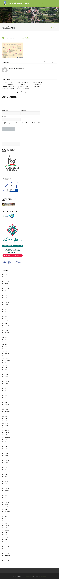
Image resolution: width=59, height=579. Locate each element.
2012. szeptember (6, 511)
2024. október (5, 304)
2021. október (5, 383)
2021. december (5, 379)
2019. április (4, 448)
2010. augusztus (5, 530)
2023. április (4, 344)
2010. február (5, 537)
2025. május (4, 293)
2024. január (5, 323)
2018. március (5, 479)
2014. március (5, 497)
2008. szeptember (6, 555)
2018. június (4, 472)
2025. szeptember (6, 288)
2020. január (5, 427)
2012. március (5, 518)
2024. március (5, 318)
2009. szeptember (6, 546)
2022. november (5, 355)
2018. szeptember (6, 465)
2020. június (4, 416)
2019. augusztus (5, 439)
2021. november (5, 381)
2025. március (5, 297)
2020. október (5, 409)
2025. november (5, 283)
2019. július (4, 441)
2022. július (4, 362)
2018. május (4, 474)
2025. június (4, 290)
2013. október (5, 504)
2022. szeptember (6, 360)
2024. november (5, 302)
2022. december (5, 353)
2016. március (5, 483)
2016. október (5, 481)
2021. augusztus (5, 386)
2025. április (4, 295)
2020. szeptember (6, 411)
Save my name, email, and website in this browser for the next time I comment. (26, 123)
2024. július (4, 309)
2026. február (5, 276)
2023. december (5, 325)
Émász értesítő (37, 86)
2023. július (4, 337)
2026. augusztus (5, 274)
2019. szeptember (6, 437)
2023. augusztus (5, 335)
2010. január (5, 539)
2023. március (5, 346)
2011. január (5, 523)
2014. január (5, 500)
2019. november (5, 432)
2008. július (4, 558)
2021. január (5, 402)
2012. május (4, 514)
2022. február (5, 374)
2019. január (5, 455)
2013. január (5, 509)
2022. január (5, 376)
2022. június (4, 365)
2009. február (5, 551)
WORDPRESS (43, 576)
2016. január (5, 486)
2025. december (5, 281)
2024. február (5, 321)
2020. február (5, 425)
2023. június (4, 339)
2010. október (5, 527)
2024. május (4, 314)
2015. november (5, 490)
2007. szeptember (6, 560)
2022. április (4, 369)
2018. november (5, 460)
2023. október (5, 330)
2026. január (5, 279)
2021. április (4, 395)
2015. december (5, 488)
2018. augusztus (5, 467)
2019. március (5, 451)
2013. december (5, 502)
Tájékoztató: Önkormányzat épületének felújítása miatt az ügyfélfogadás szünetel (8, 86)
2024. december (5, 300)
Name (5, 110)
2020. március (5, 423)
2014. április (4, 495)
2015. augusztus (5, 493)
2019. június (4, 444)
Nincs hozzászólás (24, 38)
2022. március (5, 372)
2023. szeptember (6, 332)
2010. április (4, 534)
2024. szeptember (6, 307)
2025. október (5, 286)
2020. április (4, 420)
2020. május (4, 418)
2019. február (5, 453)
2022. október (5, 358)
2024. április (4, 316)
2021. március (5, 397)
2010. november (5, 525)
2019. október (5, 434)
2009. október (5, 544)
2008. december (5, 553)
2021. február (5, 400)
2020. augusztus (5, 414)
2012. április (4, 516)
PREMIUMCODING (28, 576)
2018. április (4, 476)
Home (46, 27)
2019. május (4, 446)
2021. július (4, 388)
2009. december (5, 541)
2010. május (4, 532)
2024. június (4, 311)
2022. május (4, 367)
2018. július (4, 469)
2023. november (5, 328)
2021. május (4, 393)
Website (4, 116)
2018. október (5, 462)
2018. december (5, 458)
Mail (24, 110)
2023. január (5, 351)
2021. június (4, 390)
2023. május (4, 342)
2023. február (5, 348)
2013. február (5, 507)
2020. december (5, 404)
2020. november (5, 407)
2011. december (5, 520)
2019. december (5, 430)
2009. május (4, 548)
